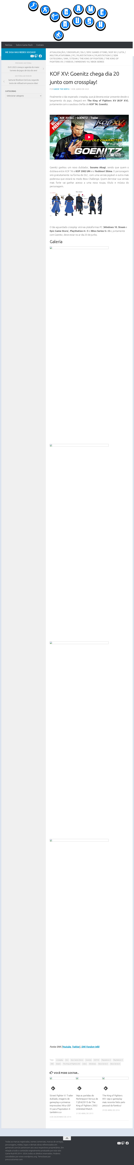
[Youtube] (32, 56)
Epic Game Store (77, 1060)
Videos (69, 62)
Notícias (8, 45)
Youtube (66, 1046)
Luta (121, 52)
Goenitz (88, 1060)
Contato (40, 45)
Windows (92, 1064)
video (84, 1064)
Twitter (75, 1046)
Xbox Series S (103, 1064)
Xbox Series (97, 62)
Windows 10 (82, 62)
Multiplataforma (60, 55)
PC (73, 55)
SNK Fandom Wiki (90, 1046)
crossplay (59, 1060)
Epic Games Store (97, 52)
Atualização (57, 52)
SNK (66, 58)
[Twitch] (36, 56)
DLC (83, 52)
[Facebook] (40, 56)
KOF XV (113, 52)
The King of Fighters (91, 58)
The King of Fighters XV (71, 1064)
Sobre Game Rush (24, 45)
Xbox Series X (115, 1064)
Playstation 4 (85, 55)
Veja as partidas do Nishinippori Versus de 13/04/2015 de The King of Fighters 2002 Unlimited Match (87, 1102)
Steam (74, 58)
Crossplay (73, 52)
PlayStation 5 (103, 55)
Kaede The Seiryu (61, 89)
